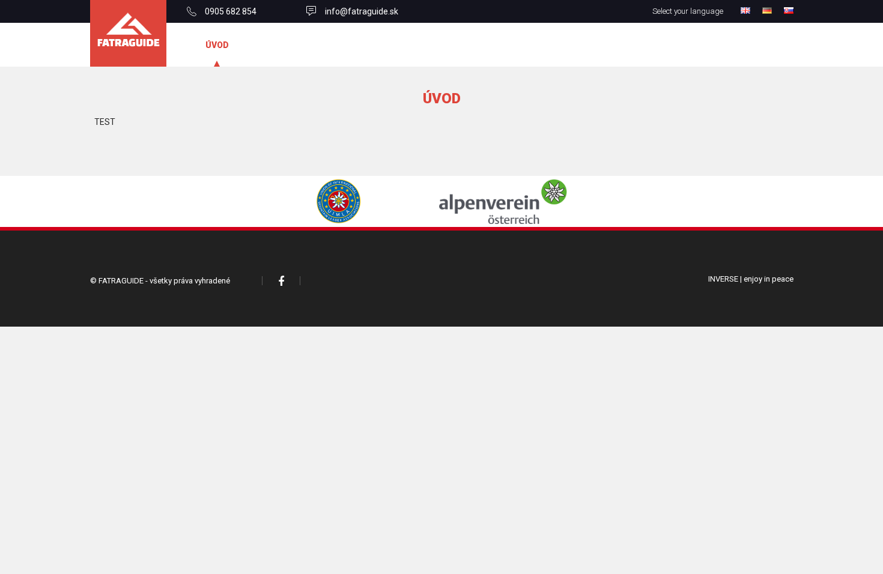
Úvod (217, 45)
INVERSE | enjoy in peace (750, 278)
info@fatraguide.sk (361, 11)
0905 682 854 (230, 11)
